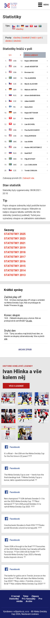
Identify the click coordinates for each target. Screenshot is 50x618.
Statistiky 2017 (14, 256)
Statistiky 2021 (14, 243)
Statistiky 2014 (14, 270)
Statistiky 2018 (14, 252)
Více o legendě (16, 386)
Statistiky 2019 (14, 247)
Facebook (15, 447)
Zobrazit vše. (28, 178)
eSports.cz (19, 611)
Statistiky (14, 598)
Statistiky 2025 (14, 234)
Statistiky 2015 (14, 266)
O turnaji (15, 596)
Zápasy (35, 596)
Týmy (25, 596)
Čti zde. (29, 321)
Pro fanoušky (28, 598)
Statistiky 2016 (14, 261)
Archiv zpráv (25, 350)
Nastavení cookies (30, 614)
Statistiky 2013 (14, 275)
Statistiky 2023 (14, 238)
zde (21, 305)
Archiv (29, 601)
